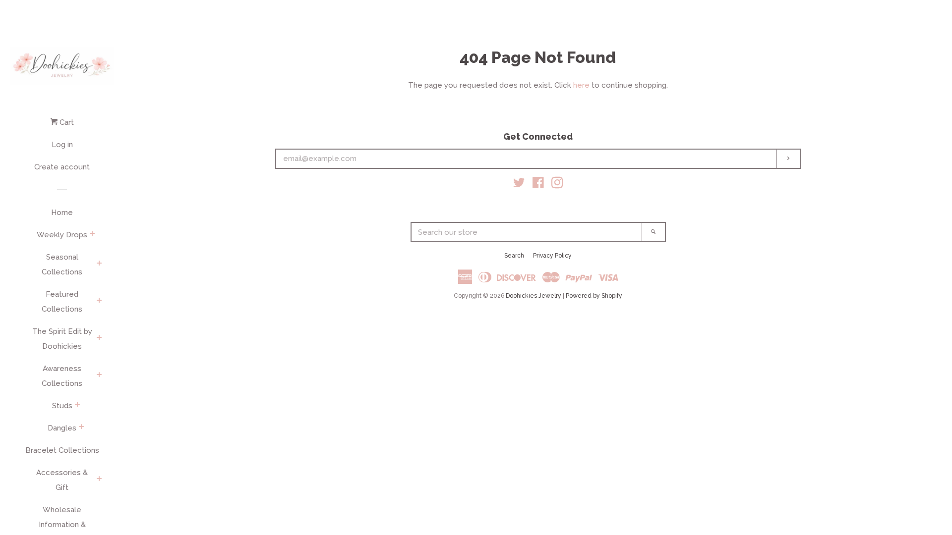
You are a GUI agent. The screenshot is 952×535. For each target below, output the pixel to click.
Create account (62, 166)
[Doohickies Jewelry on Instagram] (557, 184)
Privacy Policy (552, 255)
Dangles (62, 428)
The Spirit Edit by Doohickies (62, 339)
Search (514, 255)
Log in (62, 144)
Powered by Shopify (594, 295)
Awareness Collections (62, 376)
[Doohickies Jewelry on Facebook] (538, 184)
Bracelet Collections (62, 450)
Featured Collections (62, 302)
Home (62, 212)
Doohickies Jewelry (533, 295)
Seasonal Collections (62, 264)
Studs (62, 405)
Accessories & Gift (62, 480)
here (581, 85)
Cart (66, 122)
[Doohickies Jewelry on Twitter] (519, 184)
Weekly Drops (62, 234)
